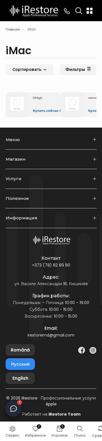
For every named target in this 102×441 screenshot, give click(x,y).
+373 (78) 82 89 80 (51, 265)
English (20, 378)
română (20, 350)
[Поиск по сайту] (79, 11)
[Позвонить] (66, 11)
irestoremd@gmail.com (51, 335)
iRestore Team (64, 414)
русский (20, 364)
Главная (13, 29)
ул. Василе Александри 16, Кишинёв (51, 284)
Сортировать (26, 69)
